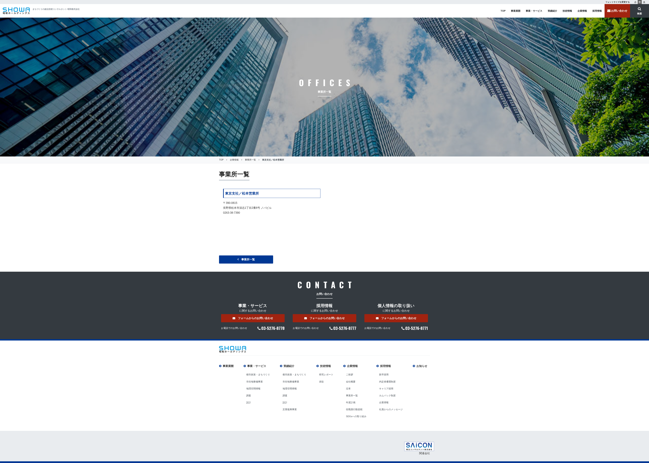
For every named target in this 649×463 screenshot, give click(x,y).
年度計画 (350, 402)
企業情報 (582, 10)
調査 (248, 395)
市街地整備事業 (254, 381)
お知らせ (421, 366)
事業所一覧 (248, 259)
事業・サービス (534, 10)
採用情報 (597, 10)
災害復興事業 (290, 409)
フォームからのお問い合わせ (255, 318)
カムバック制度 (387, 395)
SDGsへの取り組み (356, 416)
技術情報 (567, 10)
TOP (503, 10)
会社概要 (350, 381)
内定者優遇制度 (387, 381)
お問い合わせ (619, 10)
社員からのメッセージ (391, 409)
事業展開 (515, 10)
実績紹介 (552, 10)
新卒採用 (384, 374)
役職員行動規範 (354, 409)
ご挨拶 (349, 374)
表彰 (321, 381)
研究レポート (326, 374)
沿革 (348, 388)
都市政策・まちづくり (258, 374)
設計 (248, 402)
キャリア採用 (386, 388)
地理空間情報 (253, 388)
